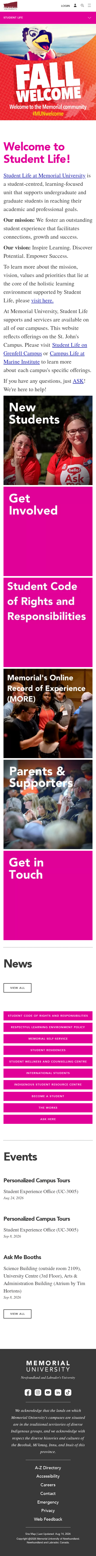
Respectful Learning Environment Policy (48, 1027)
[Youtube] (48, 1392)
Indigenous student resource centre (48, 1084)
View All (17, 988)
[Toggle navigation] (89, 6)
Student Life (13, 17)
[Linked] (58, 1392)
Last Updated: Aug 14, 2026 (54, 1533)
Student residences (48, 1050)
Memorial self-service (48, 1038)
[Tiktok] (68, 1392)
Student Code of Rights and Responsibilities (48, 1015)
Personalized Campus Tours (36, 1180)
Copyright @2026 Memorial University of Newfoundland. (48, 1538)
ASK (78, 380)
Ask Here (48, 1119)
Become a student (48, 1096)
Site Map (30, 1533)
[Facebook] (28, 1392)
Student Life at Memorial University (44, 175)
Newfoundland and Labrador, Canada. (48, 1542)
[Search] (82, 6)
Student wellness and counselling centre (48, 1061)
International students (48, 1073)
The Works (48, 1107)
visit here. (42, 300)
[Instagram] (38, 1392)
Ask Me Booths (22, 1257)
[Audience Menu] (75, 6)
